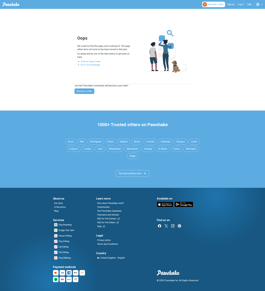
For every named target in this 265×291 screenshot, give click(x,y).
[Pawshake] (11, 4)
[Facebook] (159, 226)
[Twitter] (166, 226)
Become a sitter (84, 91)
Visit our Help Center (91, 61)
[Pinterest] (179, 226)
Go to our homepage (90, 64)
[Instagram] (173, 226)
